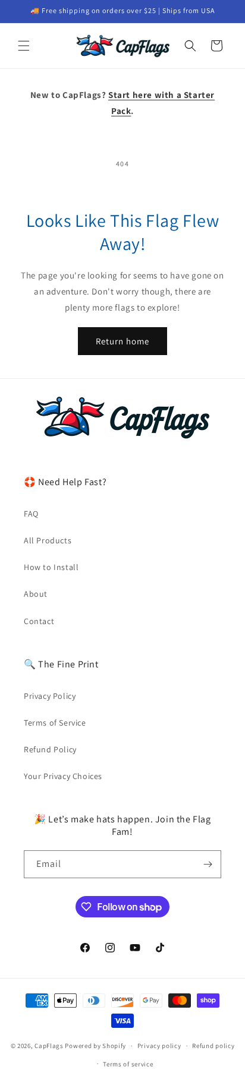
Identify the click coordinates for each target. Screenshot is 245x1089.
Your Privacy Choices (63, 776)
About (36, 593)
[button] (24, 46)
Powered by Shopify (95, 1045)
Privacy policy (159, 1045)
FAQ (31, 513)
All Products (47, 540)
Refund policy (213, 1045)
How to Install (51, 567)
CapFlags (49, 1045)
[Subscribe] (207, 864)
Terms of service (128, 1064)
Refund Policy (50, 749)
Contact (39, 621)
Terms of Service (55, 722)
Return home (122, 341)
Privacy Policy (50, 696)
